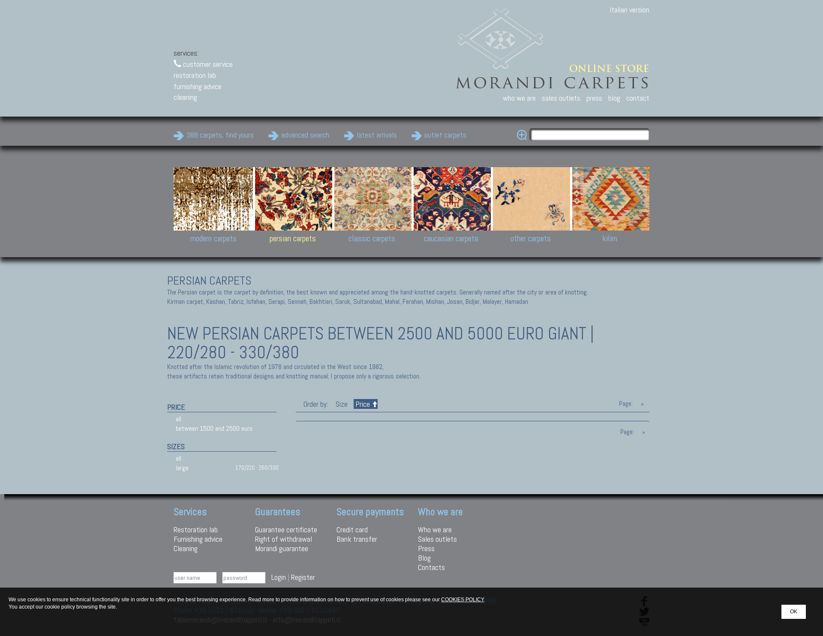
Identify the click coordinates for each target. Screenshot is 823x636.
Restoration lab (196, 529)
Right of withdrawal (283, 539)
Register (303, 577)
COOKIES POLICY (462, 600)
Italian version (629, 10)
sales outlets (561, 98)
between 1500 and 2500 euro (214, 428)
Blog (424, 558)
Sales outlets (437, 539)
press (594, 98)
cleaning (185, 97)
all (178, 418)
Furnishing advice (198, 539)
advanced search (305, 135)
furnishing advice (198, 86)
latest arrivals (377, 135)
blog (614, 98)
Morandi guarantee (281, 548)
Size (341, 404)
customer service (207, 64)
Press (426, 548)
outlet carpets (445, 135)
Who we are (435, 529)
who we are (519, 98)
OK (793, 612)
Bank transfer (356, 539)
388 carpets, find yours (220, 135)
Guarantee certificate (286, 529)
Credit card (352, 529)
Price (363, 404)
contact (637, 98)
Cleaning (186, 548)
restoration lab (195, 75)
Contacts (431, 567)
